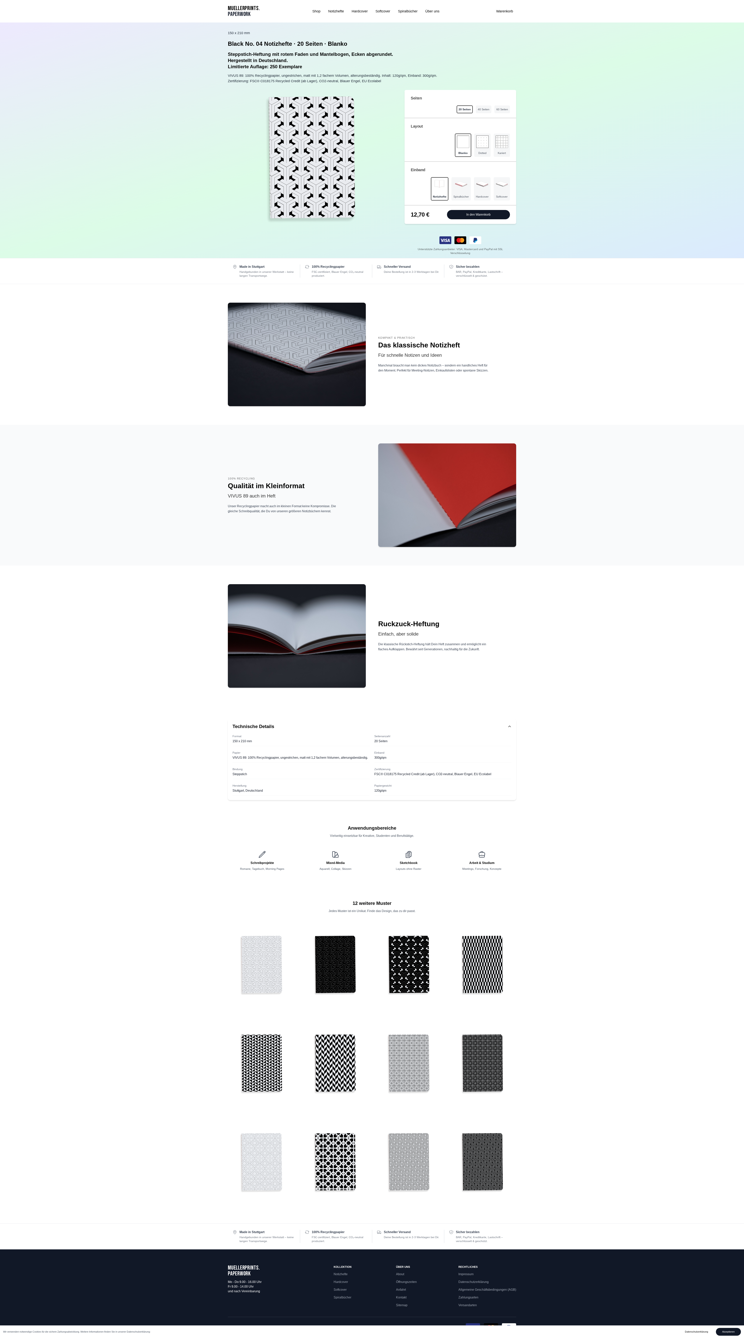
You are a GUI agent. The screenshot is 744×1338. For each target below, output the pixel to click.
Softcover (382, 11)
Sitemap (401, 1305)
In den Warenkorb (478, 214)
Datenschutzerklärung (473, 1282)
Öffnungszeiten (406, 1282)
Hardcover (360, 11)
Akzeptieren (728, 1331)
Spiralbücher (408, 11)
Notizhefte (336, 11)
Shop (316, 11)
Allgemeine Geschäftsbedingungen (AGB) (487, 1289)
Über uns (432, 11)
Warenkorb (504, 11)
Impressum (466, 1274)
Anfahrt (401, 1289)
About (400, 1274)
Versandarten (467, 1305)
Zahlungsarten (468, 1297)
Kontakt (401, 1297)
